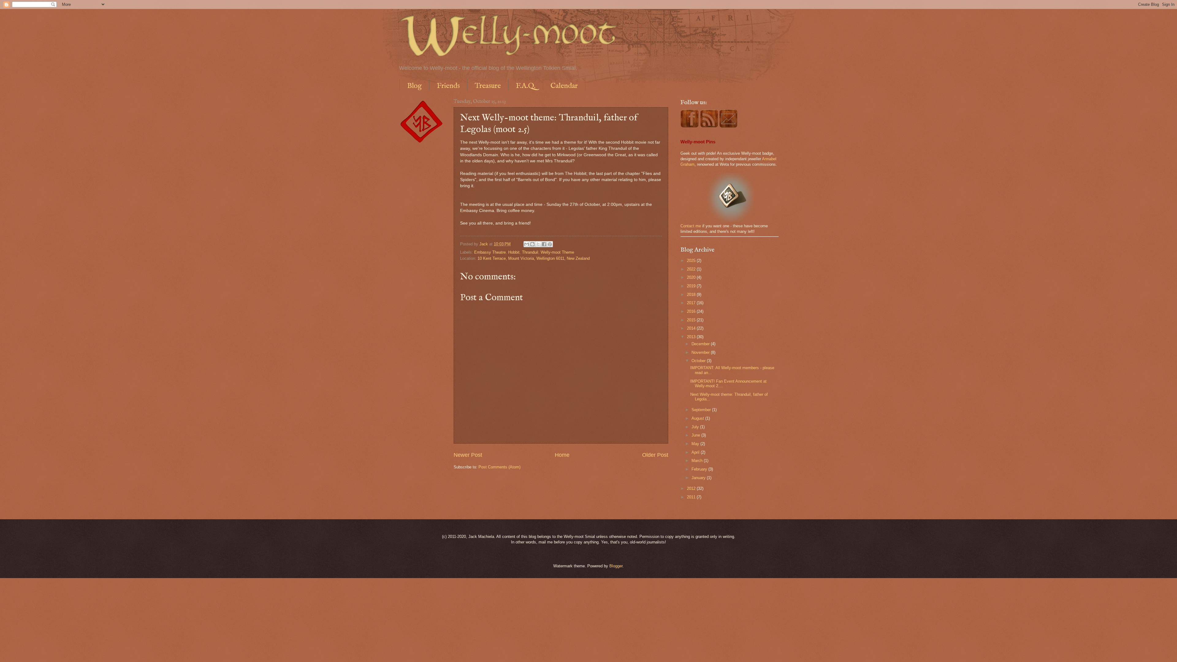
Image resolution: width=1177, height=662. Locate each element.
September (701, 409)
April (696, 452)
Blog (414, 86)
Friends (448, 86)
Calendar (564, 86)
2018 (692, 294)
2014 (692, 328)
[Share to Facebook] (544, 244)
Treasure (488, 86)
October (699, 360)
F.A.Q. (525, 86)
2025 (692, 260)
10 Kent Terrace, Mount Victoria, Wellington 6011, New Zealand (534, 258)
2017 (692, 303)
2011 (692, 497)
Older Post (655, 455)
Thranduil (530, 252)
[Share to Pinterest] (550, 244)
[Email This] (527, 244)
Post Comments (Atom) (499, 467)
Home (562, 455)
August (698, 418)
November (701, 352)
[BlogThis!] (532, 244)
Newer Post (468, 455)
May (695, 443)
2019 (692, 286)
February (699, 469)
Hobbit (514, 252)
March (697, 460)
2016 (692, 311)
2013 (692, 337)
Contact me (690, 226)
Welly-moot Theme (557, 252)
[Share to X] (538, 244)
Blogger (616, 566)
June (696, 435)
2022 (692, 269)
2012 (692, 488)
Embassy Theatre (490, 252)
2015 (692, 320)
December (701, 344)
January (699, 477)
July (695, 427)
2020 (692, 277)
